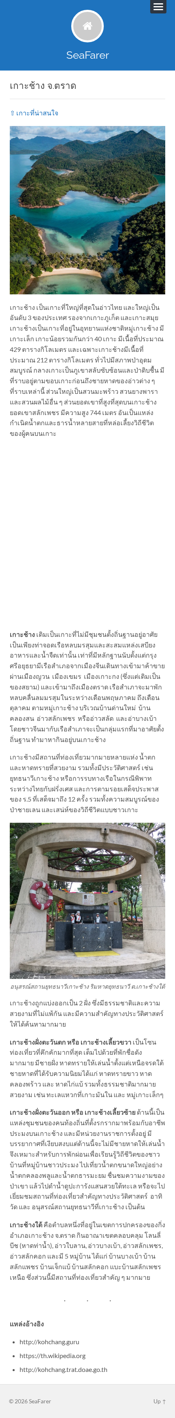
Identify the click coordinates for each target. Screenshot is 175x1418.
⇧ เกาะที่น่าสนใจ (34, 113)
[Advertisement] (87, 533)
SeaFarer (87, 55)
